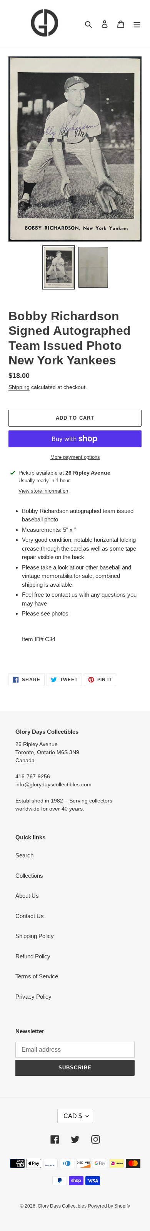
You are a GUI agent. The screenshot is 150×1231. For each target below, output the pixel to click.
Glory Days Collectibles (62, 1206)
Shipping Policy (34, 936)
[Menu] (137, 24)
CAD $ (72, 1116)
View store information (43, 491)
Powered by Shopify (109, 1206)
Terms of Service (36, 976)
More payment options (75, 457)
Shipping (19, 387)
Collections (29, 875)
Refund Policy (32, 956)
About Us (27, 895)
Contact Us (29, 916)
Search (24, 855)
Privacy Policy (33, 996)
